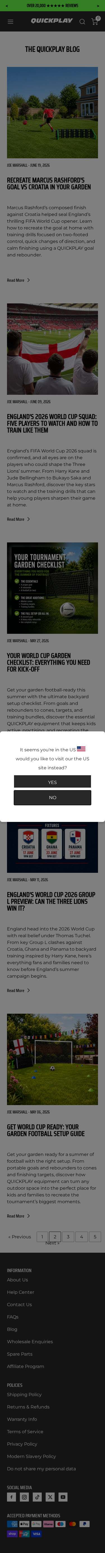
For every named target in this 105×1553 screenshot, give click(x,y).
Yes (52, 782)
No (52, 797)
